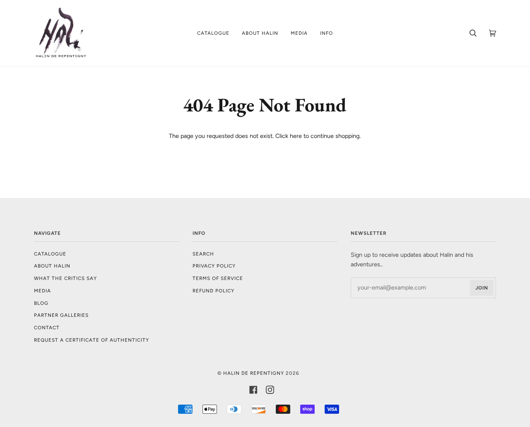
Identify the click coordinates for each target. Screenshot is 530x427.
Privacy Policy (214, 266)
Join (481, 288)
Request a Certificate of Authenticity (91, 340)
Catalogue (50, 254)
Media (42, 291)
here (296, 136)
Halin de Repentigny (253, 373)
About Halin (52, 266)
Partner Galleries (61, 315)
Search (203, 254)
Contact (47, 328)
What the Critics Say (65, 278)
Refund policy (213, 291)
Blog (41, 303)
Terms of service (218, 278)
